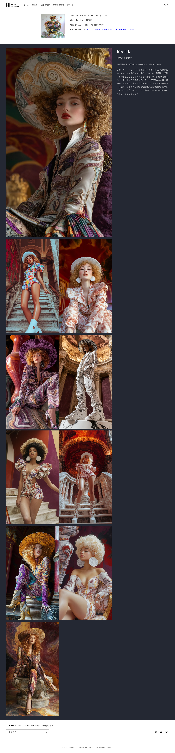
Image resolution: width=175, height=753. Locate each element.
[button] (71, 4)
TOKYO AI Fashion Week (79, 747)
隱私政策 (110, 747)
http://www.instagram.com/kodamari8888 (110, 29)
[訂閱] (46, 732)
